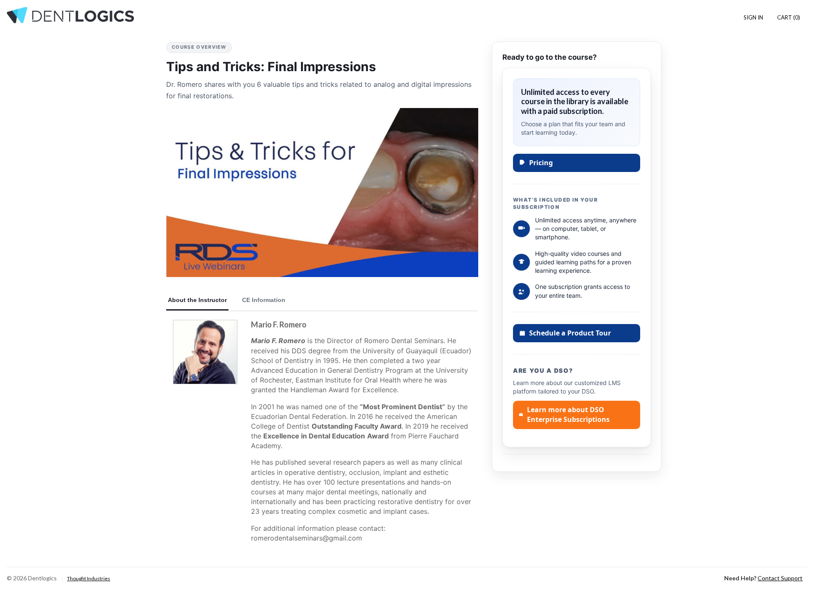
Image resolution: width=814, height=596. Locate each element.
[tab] (197, 300)
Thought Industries (88, 578)
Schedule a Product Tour (570, 333)
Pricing (541, 162)
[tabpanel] (322, 435)
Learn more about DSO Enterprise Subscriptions (568, 414)
